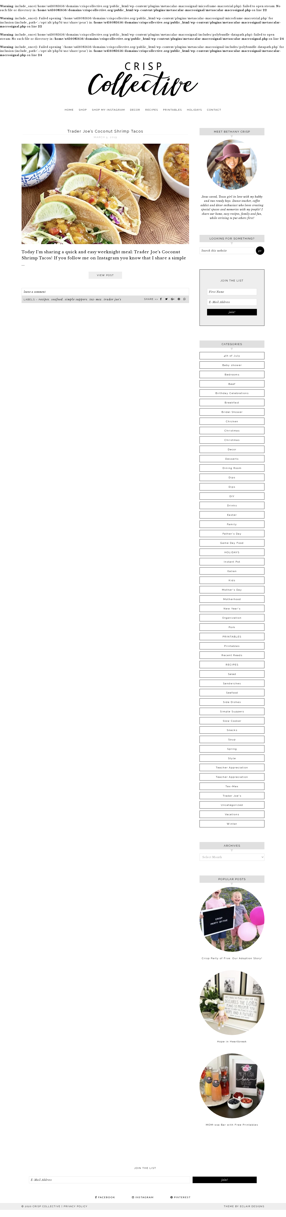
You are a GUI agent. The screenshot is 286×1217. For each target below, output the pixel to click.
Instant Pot (232, 561)
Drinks (232, 505)
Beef (232, 384)
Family (232, 524)
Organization (232, 617)
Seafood (57, 299)
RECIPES (44, 299)
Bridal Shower (232, 412)
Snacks (232, 730)
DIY (231, 496)
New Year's (232, 608)
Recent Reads (232, 655)
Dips (232, 477)
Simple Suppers (76, 299)
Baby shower (232, 365)
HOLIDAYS (232, 552)
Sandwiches (232, 683)
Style (232, 758)
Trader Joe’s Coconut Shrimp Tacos (105, 131)
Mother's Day (232, 589)
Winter (232, 823)
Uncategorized (232, 805)
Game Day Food (232, 542)
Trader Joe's (112, 299)
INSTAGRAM (144, 1197)
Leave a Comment (35, 291)
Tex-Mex (96, 299)
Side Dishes (232, 702)
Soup (232, 739)
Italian (232, 571)
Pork (232, 627)
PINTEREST (182, 1197)
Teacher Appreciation (232, 767)
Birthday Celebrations (232, 393)
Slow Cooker (232, 720)
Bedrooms (232, 374)
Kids (232, 580)
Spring (232, 748)
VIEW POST (105, 275)
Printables (232, 646)
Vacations (232, 814)
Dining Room (232, 468)
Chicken (232, 421)
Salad (232, 674)
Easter (232, 514)
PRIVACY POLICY (76, 1206)
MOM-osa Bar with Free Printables (232, 1124)
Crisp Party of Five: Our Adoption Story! (232, 958)
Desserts (232, 458)
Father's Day (232, 533)
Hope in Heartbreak (232, 1041)
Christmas (232, 430)
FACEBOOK (106, 1197)
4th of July (232, 355)
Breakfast (232, 402)
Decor (232, 449)
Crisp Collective (143, 80)
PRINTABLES (232, 636)
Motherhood (232, 599)
